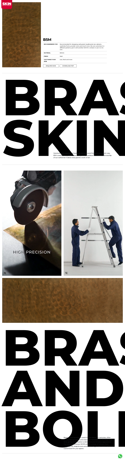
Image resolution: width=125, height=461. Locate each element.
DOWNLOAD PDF (68, 66)
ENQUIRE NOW (51, 66)
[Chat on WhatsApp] (120, 456)
